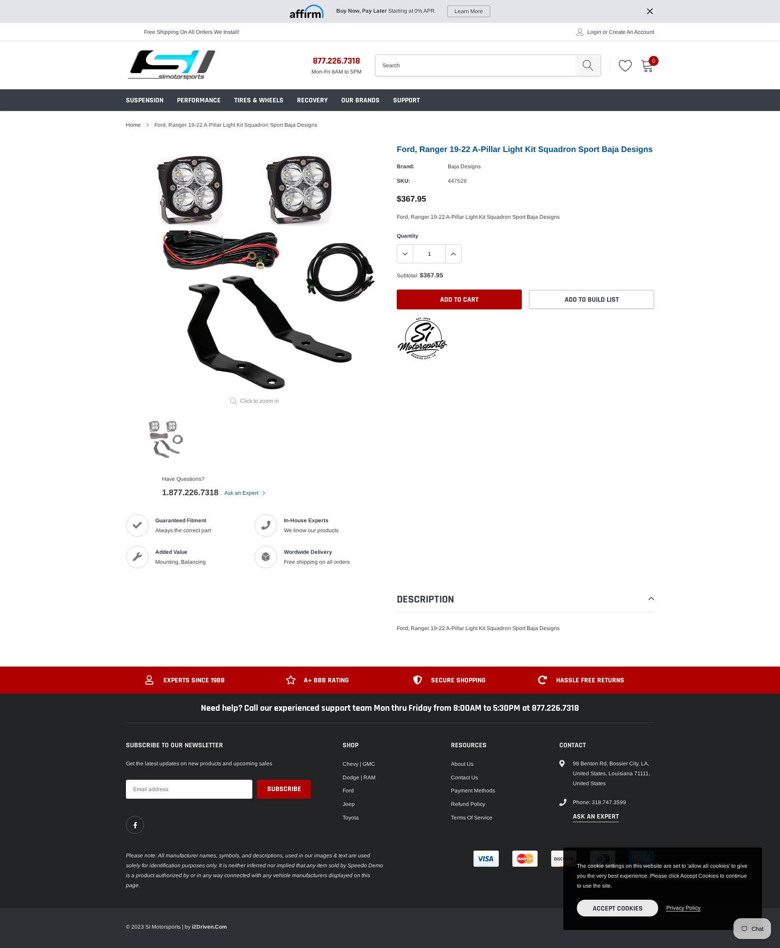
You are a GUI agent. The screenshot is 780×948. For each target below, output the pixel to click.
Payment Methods (473, 790)
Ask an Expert (242, 493)
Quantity (407, 236)
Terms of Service (471, 818)
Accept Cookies (618, 908)
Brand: (405, 166)
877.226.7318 (336, 61)
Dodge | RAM (359, 777)
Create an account (631, 32)
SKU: (403, 181)
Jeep (349, 804)
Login (594, 32)
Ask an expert (596, 816)
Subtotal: (407, 275)
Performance (199, 100)
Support (406, 100)
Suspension (144, 100)
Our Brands (360, 100)
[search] (588, 65)
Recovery (312, 100)
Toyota (351, 818)
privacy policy (683, 908)
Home (133, 125)
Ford (348, 790)
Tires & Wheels (258, 100)
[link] (135, 825)
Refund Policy (468, 804)
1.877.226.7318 (190, 492)
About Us (462, 764)
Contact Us (464, 777)
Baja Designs (464, 166)
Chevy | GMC (359, 764)
